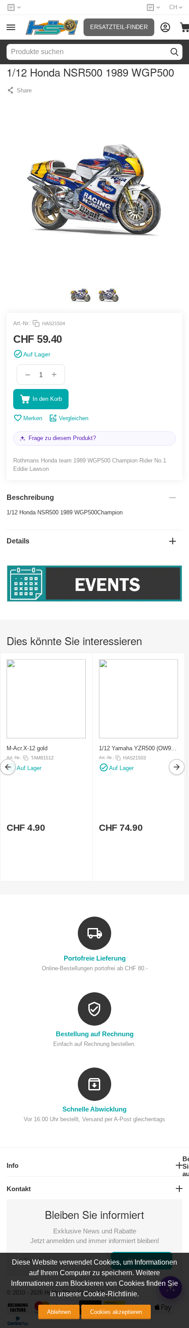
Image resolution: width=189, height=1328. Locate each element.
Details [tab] (18, 541)
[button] (19, 90)
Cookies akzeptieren (116, 1312)
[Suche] (174, 52)
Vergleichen (73, 418)
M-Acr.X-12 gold (27, 748)
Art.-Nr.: (22, 323)
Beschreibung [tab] (30, 497)
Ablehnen (59, 1312)
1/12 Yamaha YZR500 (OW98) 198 (137, 748)
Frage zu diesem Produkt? (62, 438)
